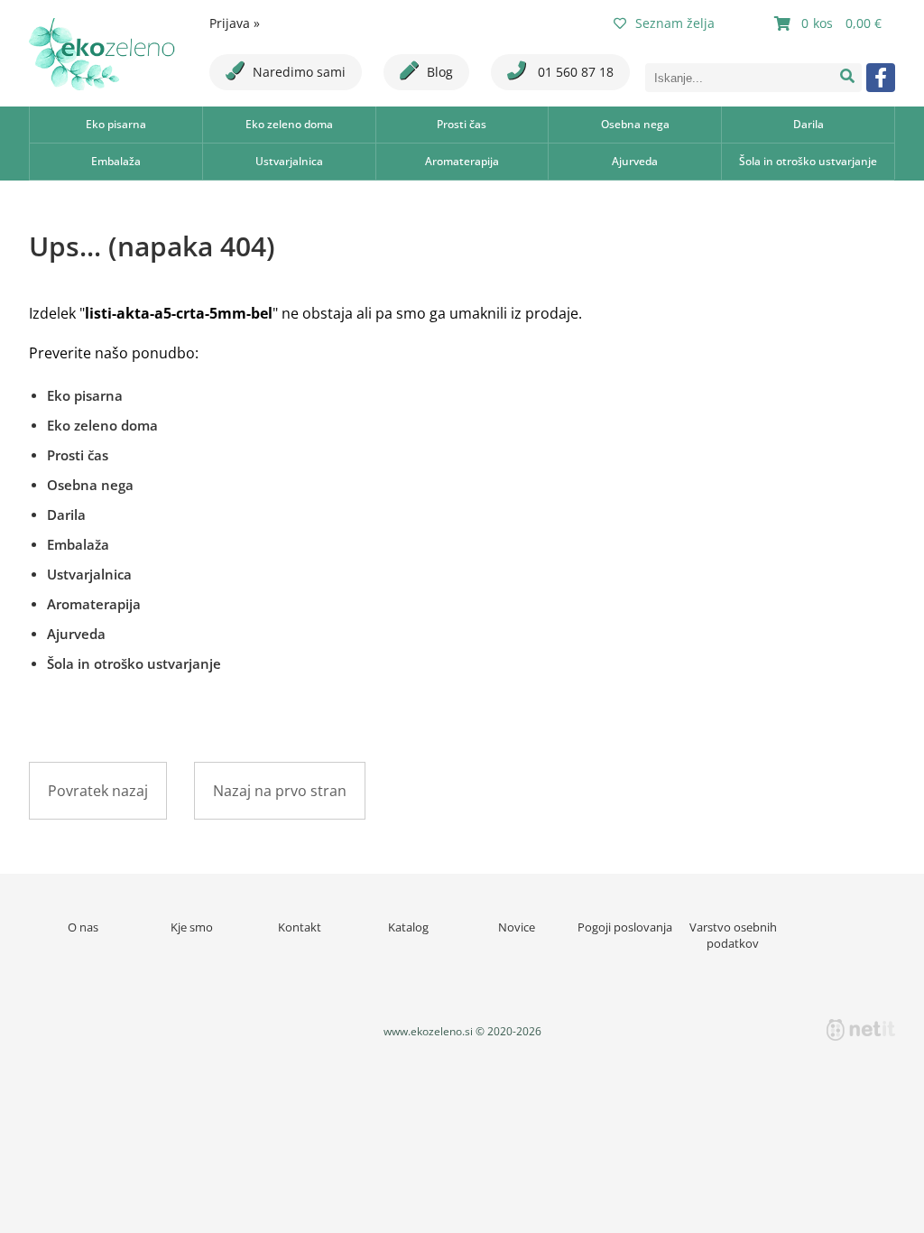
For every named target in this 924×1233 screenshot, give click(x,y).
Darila (808, 124)
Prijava (234, 23)
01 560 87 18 (574, 71)
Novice (516, 927)
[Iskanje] (847, 77)
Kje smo (192, 927)
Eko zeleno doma (289, 124)
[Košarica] (830, 23)
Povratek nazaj (98, 791)
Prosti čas (461, 124)
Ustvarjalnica (289, 161)
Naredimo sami (299, 71)
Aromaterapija (462, 161)
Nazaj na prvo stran (279, 791)
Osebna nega (635, 124)
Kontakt (299, 927)
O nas (83, 927)
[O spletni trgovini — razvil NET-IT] (861, 1030)
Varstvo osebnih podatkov (733, 935)
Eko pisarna (116, 124)
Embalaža (116, 161)
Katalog (408, 927)
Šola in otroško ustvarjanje (808, 161)
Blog (440, 71)
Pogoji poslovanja (625, 927)
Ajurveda (635, 161)
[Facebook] (880, 77)
